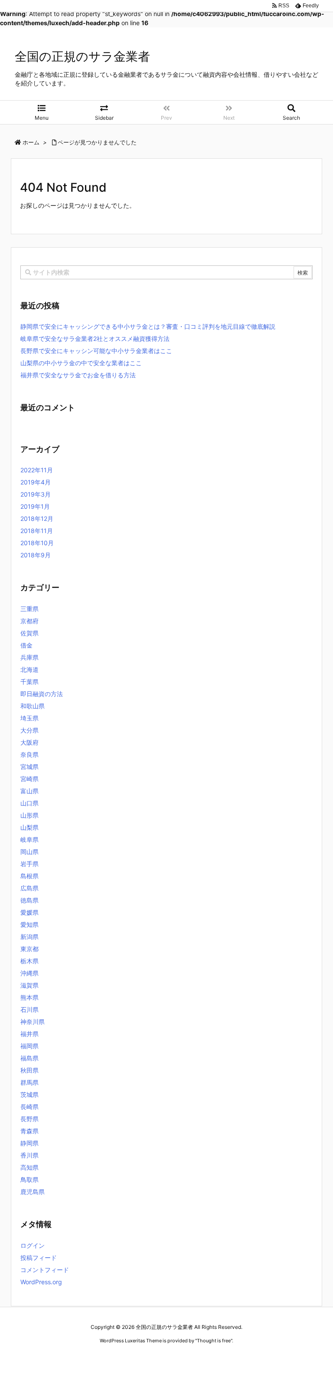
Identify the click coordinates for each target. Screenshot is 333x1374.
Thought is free (214, 1341)
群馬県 (29, 1082)
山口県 (29, 803)
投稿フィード (38, 1257)
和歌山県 (32, 706)
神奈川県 (32, 1021)
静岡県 (29, 1143)
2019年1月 (35, 506)
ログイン (32, 1245)
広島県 (29, 888)
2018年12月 (36, 518)
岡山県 (29, 851)
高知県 (29, 1167)
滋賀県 (29, 985)
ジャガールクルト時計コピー (206, 1357)
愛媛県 (29, 912)
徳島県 (29, 900)
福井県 (29, 1033)
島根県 (29, 876)
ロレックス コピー (77, 1357)
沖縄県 (29, 973)
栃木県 (29, 961)
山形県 (29, 815)
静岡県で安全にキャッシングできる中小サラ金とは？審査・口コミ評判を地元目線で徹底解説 (147, 326)
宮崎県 (29, 778)
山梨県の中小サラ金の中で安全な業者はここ (81, 362)
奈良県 (29, 754)
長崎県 (29, 1106)
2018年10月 (37, 542)
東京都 (29, 948)
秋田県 (29, 1070)
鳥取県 (29, 1179)
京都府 (29, 621)
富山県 (29, 791)
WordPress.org (41, 1282)
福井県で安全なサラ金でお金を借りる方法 (78, 375)
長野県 (29, 1118)
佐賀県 (29, 633)
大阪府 (29, 742)
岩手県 (29, 863)
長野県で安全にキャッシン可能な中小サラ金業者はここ (96, 350)
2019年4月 (35, 482)
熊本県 (29, 997)
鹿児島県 (32, 1191)
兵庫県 (29, 657)
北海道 (29, 669)
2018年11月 (36, 530)
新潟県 (29, 936)
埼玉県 (29, 718)
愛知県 (29, 924)
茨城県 (29, 1094)
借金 (26, 645)
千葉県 (29, 681)
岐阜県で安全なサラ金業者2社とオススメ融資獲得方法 (95, 338)
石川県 (29, 1009)
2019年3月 (35, 494)
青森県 (29, 1131)
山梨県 (29, 827)
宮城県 (29, 766)
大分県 (29, 730)
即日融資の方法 (41, 693)
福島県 (29, 1058)
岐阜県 (29, 839)
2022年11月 (36, 470)
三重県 (29, 608)
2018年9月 (35, 555)
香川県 (29, 1155)
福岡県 (29, 1046)
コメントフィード (44, 1269)
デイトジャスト (260, 1357)
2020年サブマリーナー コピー (135, 1357)
